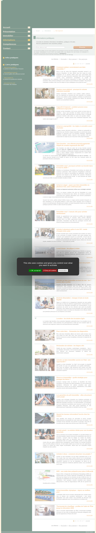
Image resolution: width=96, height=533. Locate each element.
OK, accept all (35, 270)
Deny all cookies (50, 270)
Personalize (63, 270)
